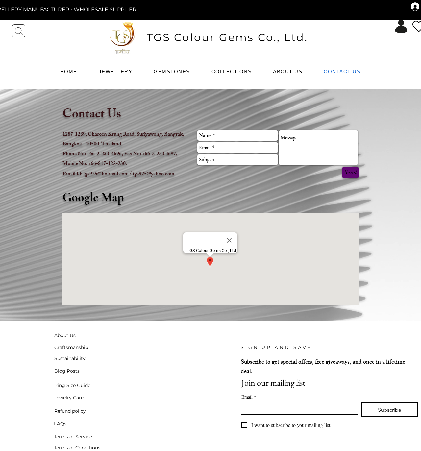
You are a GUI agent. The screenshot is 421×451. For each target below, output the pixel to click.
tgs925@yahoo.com (153, 174)
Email (248, 397)
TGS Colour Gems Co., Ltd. (227, 37)
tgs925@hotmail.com (106, 174)
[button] (173, 71)
